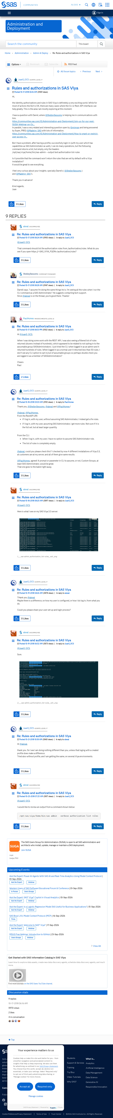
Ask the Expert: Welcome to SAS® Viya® (27, 925)
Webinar (31, 882)
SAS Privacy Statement (49, 1066)
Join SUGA (26, 850)
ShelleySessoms (30, 274)
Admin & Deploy (40, 53)
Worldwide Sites (93, 5)
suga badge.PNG (13, 856)
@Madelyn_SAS (34, 130)
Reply (99, 204)
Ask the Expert (16, 882)
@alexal (26, 296)
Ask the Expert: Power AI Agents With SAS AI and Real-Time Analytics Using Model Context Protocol (55, 876)
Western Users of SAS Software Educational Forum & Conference (39, 888)
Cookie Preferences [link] (9, 1114)
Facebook (3, 1100)
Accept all (25, 1086)
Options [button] (15, 64)
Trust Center (56, 1114)
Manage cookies (36, 1096)
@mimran (74, 127)
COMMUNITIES (30, 5)
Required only (45, 1086)
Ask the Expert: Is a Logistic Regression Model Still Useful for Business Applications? (48, 906)
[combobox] (55, 43)
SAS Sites (107, 5)
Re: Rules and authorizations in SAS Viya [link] (71, 53)
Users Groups (29, 891)
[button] (9, 88)
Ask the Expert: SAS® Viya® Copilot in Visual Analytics (34, 897)
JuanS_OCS (23, 79)
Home (7, 53)
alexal (26, 226)
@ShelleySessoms (53, 115)
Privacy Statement (24, 1114)
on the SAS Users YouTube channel (38, 984)
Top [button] (13, 1039)
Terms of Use (41, 1114)
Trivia (13, 919)
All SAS (74, 4)
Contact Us (100, 5)
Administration (22, 53)
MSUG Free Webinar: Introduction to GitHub (29, 934)
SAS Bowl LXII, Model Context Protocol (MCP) (30, 916)
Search (86, 5)
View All (97, 946)
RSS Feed (72, 64)
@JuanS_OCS (23, 242)
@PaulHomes (63, 406)
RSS (5, 1104)
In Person (14, 891)
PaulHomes (28, 318)
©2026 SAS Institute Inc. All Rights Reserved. (84, 1114)
